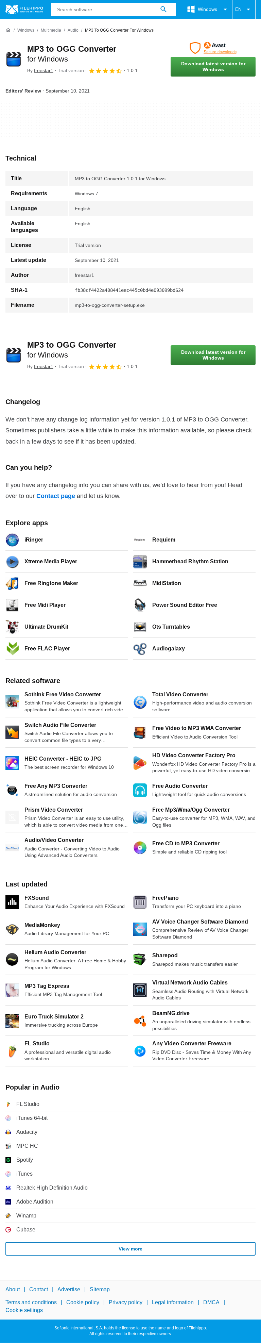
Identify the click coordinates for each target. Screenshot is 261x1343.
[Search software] (163, 9)
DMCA (211, 1303)
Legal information (173, 1303)
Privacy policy (125, 1303)
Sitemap (100, 1289)
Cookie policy (82, 1303)
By (40, 70)
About (12, 1289)
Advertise (68, 1289)
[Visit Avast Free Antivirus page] (213, 48)
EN (238, 9)
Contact (38, 1289)
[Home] (8, 30)
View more (130, 1248)
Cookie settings (24, 1310)
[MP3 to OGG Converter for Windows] (13, 59)
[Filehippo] (24, 9)
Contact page (55, 496)
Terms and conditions (31, 1303)
